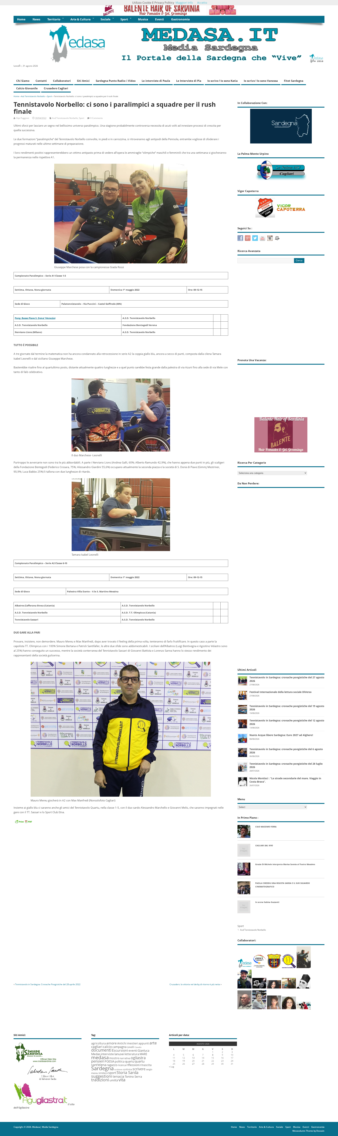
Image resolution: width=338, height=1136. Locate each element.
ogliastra (138, 1057)
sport (112, 1072)
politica (119, 1061)
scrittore (118, 1069)
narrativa (125, 1058)
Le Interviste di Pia (188, 80)
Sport (124, 19)
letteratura (132, 1054)
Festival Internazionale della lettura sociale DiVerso (280, 692)
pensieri (97, 1061)
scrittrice (127, 1069)
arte (153, 1042)
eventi (133, 1050)
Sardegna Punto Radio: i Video (116, 80)
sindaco (103, 1073)
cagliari (96, 1046)
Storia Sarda (127, 1072)
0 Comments (96, 118)
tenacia (118, 1076)
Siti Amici (83, 80)
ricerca (122, 1065)
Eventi (159, 19)
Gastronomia (180, 19)
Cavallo (138, 1047)
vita (121, 1080)
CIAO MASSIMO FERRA (266, 826)
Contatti (41, 80)
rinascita (146, 1065)
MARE (143, 1054)
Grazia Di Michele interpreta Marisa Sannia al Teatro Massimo (285, 864)
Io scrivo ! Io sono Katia (222, 80)
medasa (100, 1057)
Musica (143, 19)
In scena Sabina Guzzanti (267, 902)
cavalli (130, 1047)
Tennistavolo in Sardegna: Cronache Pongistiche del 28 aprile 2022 (47, 984)
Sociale (105, 19)
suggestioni (101, 1076)
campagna (119, 1047)
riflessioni (133, 1065)
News (36, 19)
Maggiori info (184, 3)
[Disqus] (121, 931)
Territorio (53, 19)
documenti (101, 1050)
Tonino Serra (133, 1076)
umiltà (113, 1080)
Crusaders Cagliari (56, 88)
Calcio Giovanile (27, 88)
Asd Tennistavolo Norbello (65, 118)
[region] (169, 8)
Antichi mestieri (127, 1043)
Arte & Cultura (80, 19)
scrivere (139, 1068)
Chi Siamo (22, 80)
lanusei (119, 1054)
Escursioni (120, 1050)
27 (193, 1063)
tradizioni (100, 1080)
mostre (114, 1058)
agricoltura (98, 1043)
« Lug (171, 1066)
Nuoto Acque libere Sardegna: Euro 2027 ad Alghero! (281, 735)
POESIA (109, 1061)
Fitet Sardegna (293, 80)
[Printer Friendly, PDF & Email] (23, 821)
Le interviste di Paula (156, 80)
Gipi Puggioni (22, 118)
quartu (129, 1061)
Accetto (202, 3)
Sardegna (102, 1068)
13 (193, 1057)
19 (183, 1060)
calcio (107, 1046)
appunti (144, 1043)
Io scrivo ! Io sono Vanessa (261, 80)
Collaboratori (62, 80)
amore (111, 1043)
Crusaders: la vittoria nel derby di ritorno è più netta (195, 984)
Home (21, 19)
